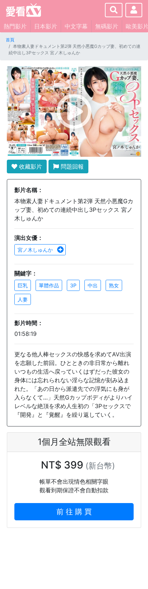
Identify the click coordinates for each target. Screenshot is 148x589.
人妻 (23, 299)
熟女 (114, 285)
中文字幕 (76, 26)
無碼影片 (106, 26)
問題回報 (71, 166)
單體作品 (49, 285)
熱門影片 (15, 26)
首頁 (10, 39)
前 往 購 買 (74, 511)
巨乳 (23, 285)
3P (73, 285)
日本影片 (45, 26)
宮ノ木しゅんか (36, 250)
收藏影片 (29, 166)
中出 (93, 285)
